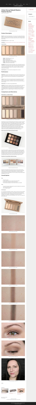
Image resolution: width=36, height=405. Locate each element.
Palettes (6, 397)
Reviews (10, 4)
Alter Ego (31, 23)
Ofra (31, 44)
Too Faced (33, 50)
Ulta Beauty (32, 51)
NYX (29, 44)
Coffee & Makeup (18, 5)
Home (6, 4)
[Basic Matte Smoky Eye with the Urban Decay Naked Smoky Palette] (21, 390)
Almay (28, 23)
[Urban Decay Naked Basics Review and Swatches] (5, 390)
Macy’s (18, 42)
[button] (30, 4)
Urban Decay (7, 42)
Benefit (33, 25)
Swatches (17, 4)
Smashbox (32, 47)
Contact (27, 4)
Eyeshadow (3, 397)
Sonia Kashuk (29, 48)
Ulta (12, 42)
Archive (21, 4)
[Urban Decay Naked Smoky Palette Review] (13, 390)
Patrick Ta (33, 44)
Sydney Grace (32, 48)
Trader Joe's (29, 51)
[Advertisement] (18, 2)
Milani (33, 40)
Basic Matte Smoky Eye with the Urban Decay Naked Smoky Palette (20, 394)
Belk (24, 42)
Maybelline (30, 38)
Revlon (29, 46)
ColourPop (31, 26)
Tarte (29, 49)
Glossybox (33, 31)
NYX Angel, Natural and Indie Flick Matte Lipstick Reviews (13, 399)
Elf (32, 29)
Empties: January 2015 (13, 398)
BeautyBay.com (21, 42)
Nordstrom (14, 42)
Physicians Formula (30, 45)
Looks (14, 4)
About (24, 4)
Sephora (10, 42)
